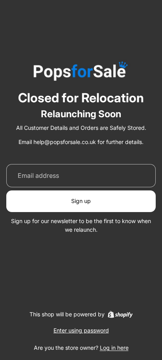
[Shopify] (120, 314)
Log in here (114, 347)
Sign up (81, 201)
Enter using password (81, 330)
